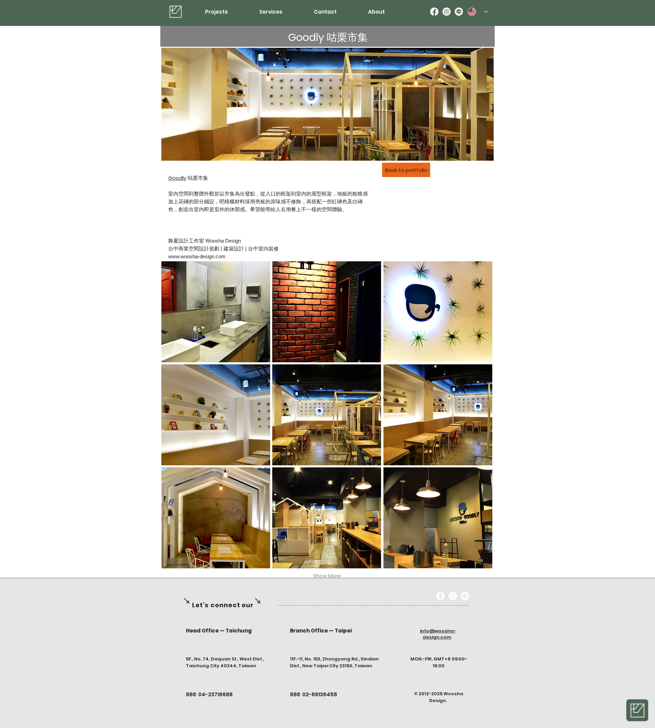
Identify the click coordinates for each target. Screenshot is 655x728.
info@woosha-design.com (438, 634)
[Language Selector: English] (478, 11)
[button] (215, 311)
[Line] (459, 12)
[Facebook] (434, 12)
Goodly (177, 177)
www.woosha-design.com (196, 256)
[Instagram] (446, 12)
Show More (327, 575)
